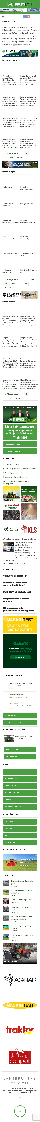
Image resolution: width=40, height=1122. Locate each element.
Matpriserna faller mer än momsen (15, 477)
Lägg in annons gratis (13, 722)
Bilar (7, 835)
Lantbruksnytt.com (20, 1081)
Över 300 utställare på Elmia (21, 900)
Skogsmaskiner (10, 842)
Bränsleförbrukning (12, 793)
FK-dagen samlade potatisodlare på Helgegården (18, 609)
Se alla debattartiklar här (13, 563)
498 (11, 157)
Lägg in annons (11, 756)
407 (25, 283)
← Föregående (11, 153)
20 (11, 398)
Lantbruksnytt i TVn (12, 451)
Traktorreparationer (13, 807)
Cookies (20, 1097)
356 (32, 279)
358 (13, 283)
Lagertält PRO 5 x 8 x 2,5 (24, 737)
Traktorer (9, 821)
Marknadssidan (10, 786)
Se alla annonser (11, 715)
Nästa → (21, 157)
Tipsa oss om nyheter (13, 444)
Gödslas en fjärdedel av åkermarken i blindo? (19, 469)
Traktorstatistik (11, 779)
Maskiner (8, 828)
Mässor (8, 800)
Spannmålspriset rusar (11, 464)
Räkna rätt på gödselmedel (13, 473)
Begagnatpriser (11, 772)
